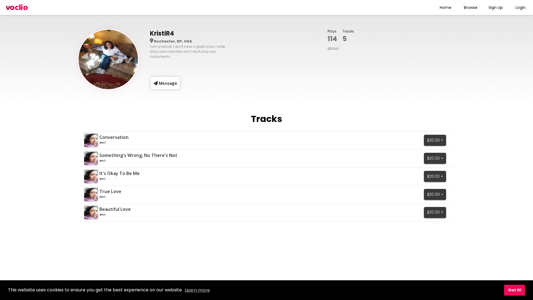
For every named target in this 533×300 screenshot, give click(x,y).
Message (167, 83)
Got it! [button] (514, 290)
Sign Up (496, 7)
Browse (470, 7)
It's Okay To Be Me (119, 173)
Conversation (114, 137)
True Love (110, 191)
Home (445, 7)
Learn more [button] (197, 290)
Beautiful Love (115, 209)
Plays (332, 31)
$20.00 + (435, 140)
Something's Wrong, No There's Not (138, 155)
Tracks (348, 31)
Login (521, 7)
